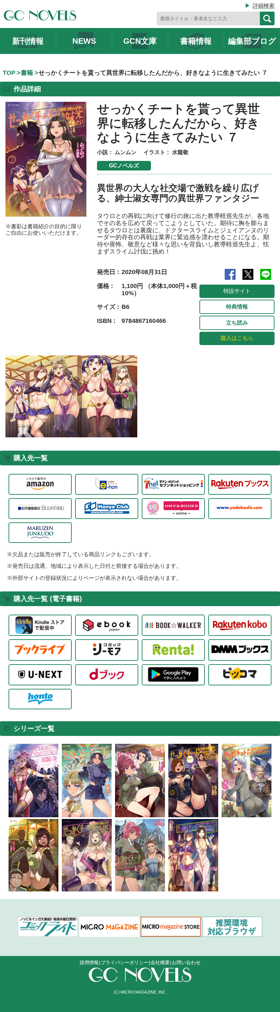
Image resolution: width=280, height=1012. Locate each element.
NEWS (84, 41)
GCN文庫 (140, 41)
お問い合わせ (186, 962)
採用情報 (89, 962)
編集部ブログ (252, 41)
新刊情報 (28, 41)
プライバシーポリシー (125, 962)
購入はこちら (237, 338)
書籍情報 (196, 41)
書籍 (27, 72)
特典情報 (237, 307)
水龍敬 (180, 152)
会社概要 (160, 962)
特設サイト (237, 291)
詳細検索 (264, 6)
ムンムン (126, 152)
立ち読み (237, 323)
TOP (9, 72)
